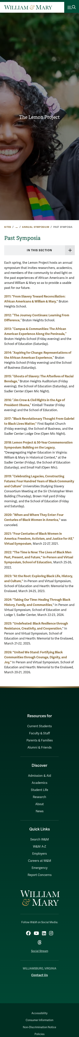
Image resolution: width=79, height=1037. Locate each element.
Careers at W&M (39, 861)
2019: (39, 481)
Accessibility (39, 1013)
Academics (39, 783)
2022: (8, 552)
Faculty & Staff (39, 733)
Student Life (39, 790)
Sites (7, 227)
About (39, 804)
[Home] (28, 7)
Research (39, 797)
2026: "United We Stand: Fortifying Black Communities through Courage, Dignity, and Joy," (35, 657)
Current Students (39, 726)
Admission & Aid (39, 776)
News (40, 811)
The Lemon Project (39, 117)
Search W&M (39, 839)
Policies (39, 1034)
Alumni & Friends (39, 747)
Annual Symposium (35, 227)
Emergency (40, 868)
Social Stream (39, 951)
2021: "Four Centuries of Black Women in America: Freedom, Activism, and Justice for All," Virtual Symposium (39, 539)
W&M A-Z (39, 847)
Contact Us (39, 975)
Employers (39, 854)
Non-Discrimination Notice (39, 1027)
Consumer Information (39, 1020)
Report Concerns (40, 875)
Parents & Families (39, 740)
